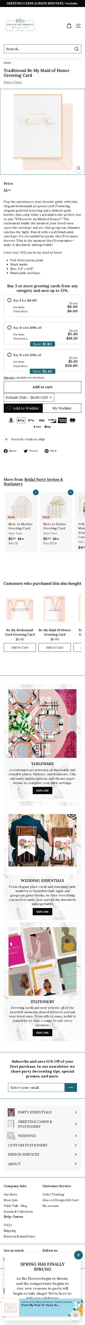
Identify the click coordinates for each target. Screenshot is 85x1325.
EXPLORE (42, 790)
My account (50, 1206)
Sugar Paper (13, 82)
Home (8, 62)
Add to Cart (20, 647)
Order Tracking (53, 1194)
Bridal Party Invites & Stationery (33, 481)
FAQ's (8, 1225)
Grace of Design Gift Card (60, 1200)
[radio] (42, 305)
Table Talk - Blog (15, 1206)
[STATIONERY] (42, 961)
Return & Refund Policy (19, 1236)
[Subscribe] (71, 1087)
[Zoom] (79, 168)
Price (8, 183)
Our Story (10, 1194)
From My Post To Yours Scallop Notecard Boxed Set (37, 1312)
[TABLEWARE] (42, 723)
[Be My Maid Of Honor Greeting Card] (55, 608)
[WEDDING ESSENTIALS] (42, 840)
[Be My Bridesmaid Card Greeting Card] (20, 608)
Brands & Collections (18, 1212)
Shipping (9, 377)
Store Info (11, 1200)
